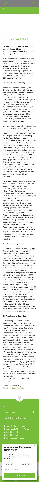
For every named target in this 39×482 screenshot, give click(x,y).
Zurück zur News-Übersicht (13, 388)
